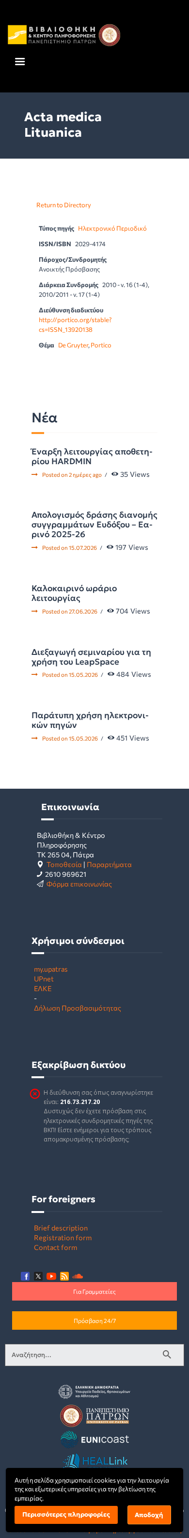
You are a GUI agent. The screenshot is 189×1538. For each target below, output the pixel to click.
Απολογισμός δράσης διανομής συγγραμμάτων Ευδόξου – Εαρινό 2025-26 (95, 524)
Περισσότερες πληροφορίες (66, 1514)
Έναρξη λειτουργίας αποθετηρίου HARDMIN (92, 456)
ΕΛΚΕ (42, 988)
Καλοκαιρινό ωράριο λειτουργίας (74, 593)
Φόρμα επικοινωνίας (79, 883)
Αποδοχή (149, 1515)
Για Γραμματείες (94, 1291)
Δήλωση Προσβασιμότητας (77, 1007)
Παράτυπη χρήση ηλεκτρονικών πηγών (90, 720)
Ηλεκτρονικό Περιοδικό (112, 228)
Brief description (61, 1227)
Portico (101, 345)
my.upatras (51, 968)
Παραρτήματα (109, 864)
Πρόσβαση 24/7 (95, 1320)
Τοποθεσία (64, 864)
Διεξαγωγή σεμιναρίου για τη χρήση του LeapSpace (91, 657)
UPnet (44, 978)
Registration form (63, 1237)
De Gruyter (73, 345)
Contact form (55, 1247)
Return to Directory (63, 205)
